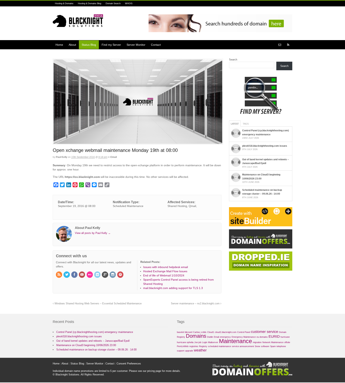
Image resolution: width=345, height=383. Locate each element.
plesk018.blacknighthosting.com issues (264, 145)
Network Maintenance (273, 342)
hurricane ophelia (185, 342)
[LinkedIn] (97, 274)
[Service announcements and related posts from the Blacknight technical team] (78, 24)
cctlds (203, 332)
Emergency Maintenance (244, 337)
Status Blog (89, 44)
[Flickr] (90, 274)
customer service (264, 332)
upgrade (189, 350)
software (265, 346)
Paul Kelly (61, 157)
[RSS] (59, 274)
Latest (235, 124)
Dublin (210, 337)
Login (204, 342)
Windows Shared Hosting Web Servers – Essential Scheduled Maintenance (98, 303)
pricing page (154, 370)
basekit (180, 332)
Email (113, 157)
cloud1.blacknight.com (225, 332)
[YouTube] (82, 274)
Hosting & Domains (64, 3)
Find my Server (111, 44)
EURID (274, 336)
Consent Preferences (129, 363)
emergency (225, 337)
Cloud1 (210, 332)
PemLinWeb (182, 346)
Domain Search (113, 3)
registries (193, 346)
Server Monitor (136, 44)
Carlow (196, 332)
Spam (273, 346)
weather (200, 350)
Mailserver (213, 342)
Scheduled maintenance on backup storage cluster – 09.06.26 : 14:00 (96, 349)
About (72, 44)
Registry (203, 346)
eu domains (262, 337)
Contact (156, 44)
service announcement (243, 346)
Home (59, 44)
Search (233, 59)
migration (257, 342)
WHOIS (128, 3)
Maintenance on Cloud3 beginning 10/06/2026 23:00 (86, 345)
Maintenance (235, 341)
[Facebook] (74, 274)
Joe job (197, 342)
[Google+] (105, 274)
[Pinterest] (120, 274)
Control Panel (243, 332)
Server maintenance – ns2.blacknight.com (195, 303)
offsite (287, 342)
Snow (257, 346)
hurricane (285, 337)
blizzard (188, 332)
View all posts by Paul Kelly (93, 233)
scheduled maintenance (219, 346)
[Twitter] (66, 274)
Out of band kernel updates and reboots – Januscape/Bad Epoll (93, 340)
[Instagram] (113, 274)
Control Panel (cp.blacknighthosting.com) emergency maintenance (94, 332)
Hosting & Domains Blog (89, 3)
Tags (246, 124)
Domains (196, 336)
